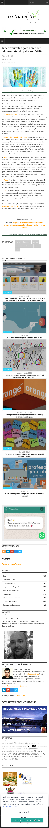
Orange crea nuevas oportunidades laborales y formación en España (24, 416)
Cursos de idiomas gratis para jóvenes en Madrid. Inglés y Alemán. (24, 455)
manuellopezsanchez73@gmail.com (15, 686)
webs (17, 250)
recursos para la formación (24, 246)
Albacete (38, 751)
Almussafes (16, 746)
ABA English (15, 206)
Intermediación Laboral (24, 598)
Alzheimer (25, 743)
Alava (4, 743)
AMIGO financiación (9, 749)
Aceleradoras (42, 746)
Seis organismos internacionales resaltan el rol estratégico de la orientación (24, 376)
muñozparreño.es (32, 674)
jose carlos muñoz (9, 63)
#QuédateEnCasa (11, 759)
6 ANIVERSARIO (21, 749)
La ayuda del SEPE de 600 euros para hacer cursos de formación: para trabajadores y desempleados (24, 299)
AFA (42, 753)
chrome (18, 242)
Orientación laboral (24, 601)
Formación (8, 59)
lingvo (6, 157)
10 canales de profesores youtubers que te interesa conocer (24, 495)
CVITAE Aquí (20, 696)
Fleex (6, 180)
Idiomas (35, 242)
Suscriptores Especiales (24, 605)
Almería (16, 751)
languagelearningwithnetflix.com (15, 137)
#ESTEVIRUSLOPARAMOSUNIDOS (20, 754)
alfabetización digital (26, 751)
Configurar (24, 823)
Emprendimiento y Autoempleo (24, 587)
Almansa (23, 746)
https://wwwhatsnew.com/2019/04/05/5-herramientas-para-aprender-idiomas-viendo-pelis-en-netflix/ (24, 225)
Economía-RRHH (24, 583)
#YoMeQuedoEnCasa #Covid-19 (20, 756)
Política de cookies (10, 806)
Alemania (9, 743)
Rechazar (24, 817)
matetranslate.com (10, 114)
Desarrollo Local (24, 579)
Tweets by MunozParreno (11, 564)
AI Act (40, 757)
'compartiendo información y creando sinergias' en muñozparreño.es (28, 91)
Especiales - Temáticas (24, 590)
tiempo (37, 246)
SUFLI (6, 191)
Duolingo (5, 206)
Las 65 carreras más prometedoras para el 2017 (24, 338)
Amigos (32, 746)
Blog (24, 576)
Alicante (17, 743)
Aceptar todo (24, 812)
